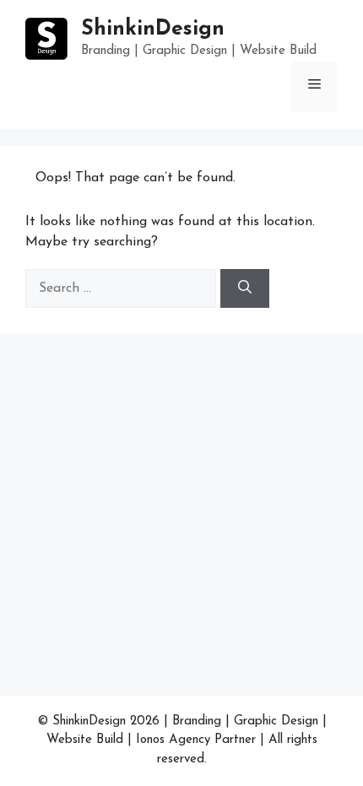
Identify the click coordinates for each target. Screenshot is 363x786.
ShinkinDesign (153, 29)
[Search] (244, 288)
